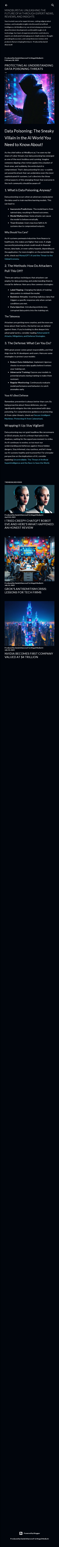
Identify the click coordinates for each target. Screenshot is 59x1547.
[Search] (52, 4)
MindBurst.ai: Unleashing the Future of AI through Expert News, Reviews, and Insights (29, 13)
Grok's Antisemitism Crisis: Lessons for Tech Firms (26, 590)
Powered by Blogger (32, 1533)
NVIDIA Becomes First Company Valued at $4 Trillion (29, 655)
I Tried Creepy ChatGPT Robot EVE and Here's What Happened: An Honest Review (29, 524)
